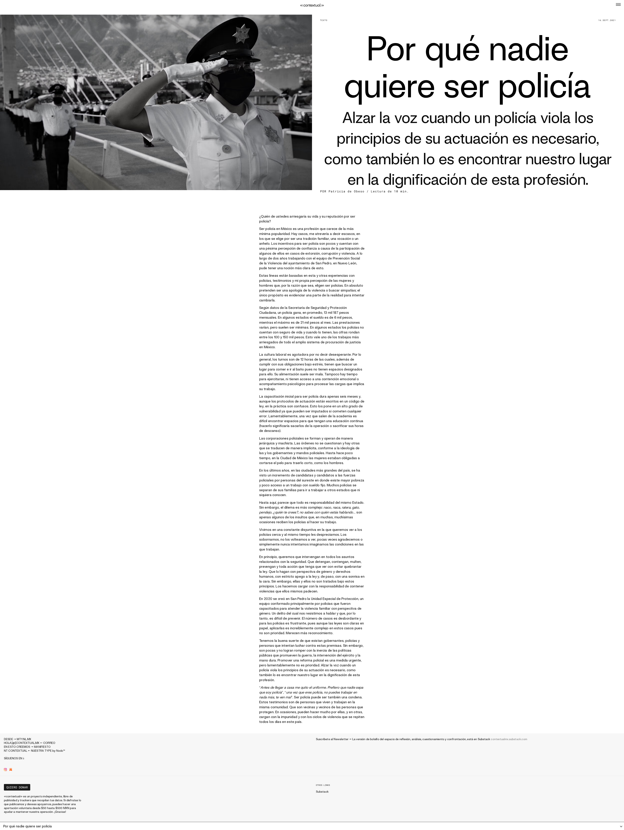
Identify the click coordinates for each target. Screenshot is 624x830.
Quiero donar (17, 787)
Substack (322, 791)
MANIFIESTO (42, 746)
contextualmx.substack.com (509, 739)
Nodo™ (60, 750)
